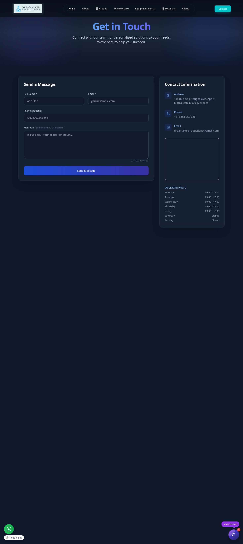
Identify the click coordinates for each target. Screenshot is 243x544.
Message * (44, 127)
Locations (170, 8)
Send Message (86, 171)
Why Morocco (121, 8)
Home (71, 8)
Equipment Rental (145, 8)
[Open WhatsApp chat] (9, 529)
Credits (103, 8)
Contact (223, 8)
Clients (186, 8)
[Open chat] (233, 534)
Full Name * (30, 93)
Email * (92, 93)
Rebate (85, 8)
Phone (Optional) (33, 110)
